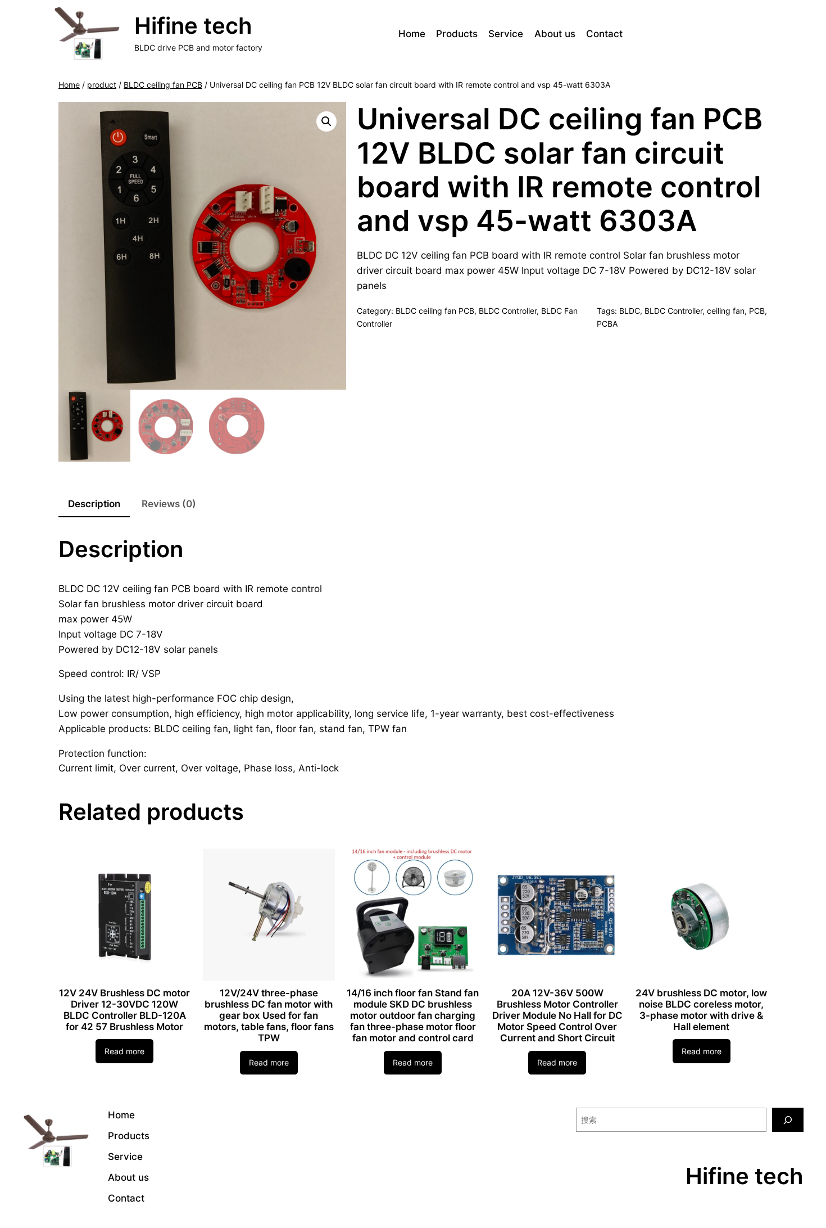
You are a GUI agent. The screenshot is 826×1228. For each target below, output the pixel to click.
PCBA (607, 323)
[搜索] (788, 1120)
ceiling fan (726, 310)
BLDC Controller (508, 310)
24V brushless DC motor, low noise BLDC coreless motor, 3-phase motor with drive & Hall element (701, 1009)
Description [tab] (94, 503)
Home (69, 84)
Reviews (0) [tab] (169, 503)
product (101, 84)
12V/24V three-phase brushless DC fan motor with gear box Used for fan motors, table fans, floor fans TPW (269, 1015)
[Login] (768, 34)
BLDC (629, 310)
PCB (757, 310)
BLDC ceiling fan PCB (163, 84)
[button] (326, 121)
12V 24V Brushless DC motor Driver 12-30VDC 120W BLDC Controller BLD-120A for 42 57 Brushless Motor (124, 1009)
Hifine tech (193, 25)
